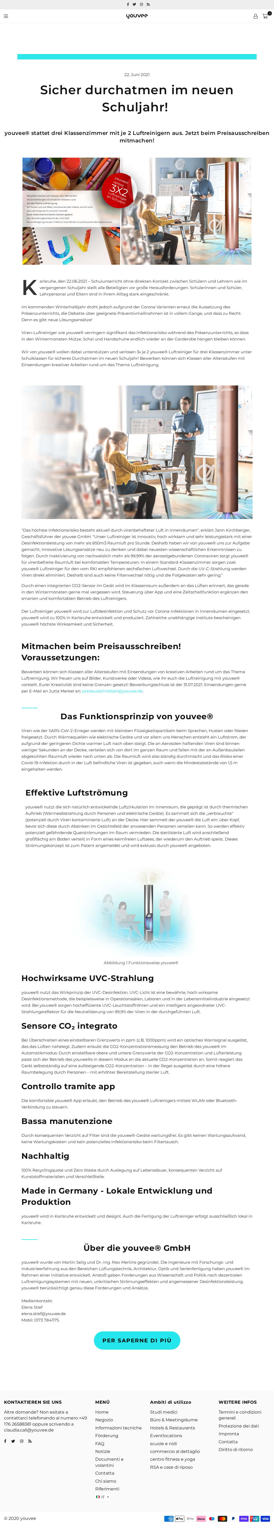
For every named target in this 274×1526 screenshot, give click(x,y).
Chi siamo (105, 1481)
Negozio (104, 1419)
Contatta (104, 1473)
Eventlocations (166, 1435)
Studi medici (163, 1412)
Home (102, 1412)
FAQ (99, 1443)
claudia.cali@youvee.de (29, 1430)
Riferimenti (107, 1488)
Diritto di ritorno (236, 1449)
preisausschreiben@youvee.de (112, 691)
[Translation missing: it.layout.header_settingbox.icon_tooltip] (255, 16)
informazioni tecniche (118, 1427)
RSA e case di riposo (171, 1467)
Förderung (106, 1435)
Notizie (102, 1451)
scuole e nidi (163, 1443)
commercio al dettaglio (175, 1451)
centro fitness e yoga (172, 1459)
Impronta (229, 1433)
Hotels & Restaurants (172, 1427)
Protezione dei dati (239, 1426)
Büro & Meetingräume (174, 1419)
